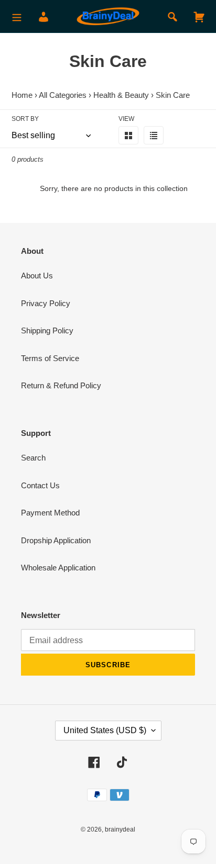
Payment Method (50, 512)
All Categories (63, 95)
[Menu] (17, 16)
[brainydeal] (108, 16)
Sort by (25, 118)
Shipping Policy (47, 330)
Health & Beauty (121, 95)
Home (22, 95)
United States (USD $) (104, 730)
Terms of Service (50, 358)
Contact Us (40, 485)
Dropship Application (56, 540)
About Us (37, 275)
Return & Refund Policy (61, 385)
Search (33, 457)
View (126, 118)
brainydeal (120, 829)
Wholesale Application (58, 567)
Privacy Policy (45, 303)
